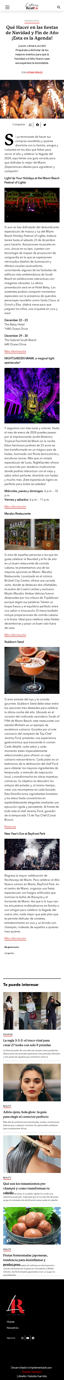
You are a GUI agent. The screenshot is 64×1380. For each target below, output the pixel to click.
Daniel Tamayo (32, 1371)
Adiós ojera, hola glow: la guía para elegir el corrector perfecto (26, 1114)
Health (7, 1249)
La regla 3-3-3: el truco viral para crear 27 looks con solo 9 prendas (27, 1043)
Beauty (7, 1106)
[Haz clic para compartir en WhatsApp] (30, 124)
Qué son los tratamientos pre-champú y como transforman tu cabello (26, 1187)
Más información (15, 351)
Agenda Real (32, 21)
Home (10, 1321)
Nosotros (12, 1327)
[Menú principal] (7, 7)
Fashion (8, 1034)
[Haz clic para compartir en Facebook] (37, 124)
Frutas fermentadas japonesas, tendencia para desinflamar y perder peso (25, 1259)
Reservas (10, 826)
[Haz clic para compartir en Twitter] (45, 124)
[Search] (54, 7)
